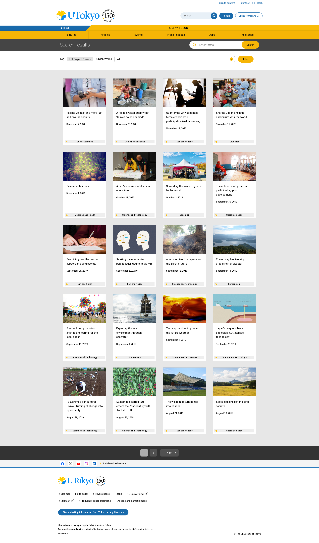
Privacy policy (102, 494)
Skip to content (227, 3)
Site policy (82, 494)
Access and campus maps (132, 501)
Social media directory (114, 463)
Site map (65, 494)
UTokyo (178, 28)
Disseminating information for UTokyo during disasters (93, 512)
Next (169, 452)
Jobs (119, 494)
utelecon (65, 501)
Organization (104, 59)
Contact (245, 3)
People (226, 15)
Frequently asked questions (96, 501)
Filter (246, 59)
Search (250, 44)
